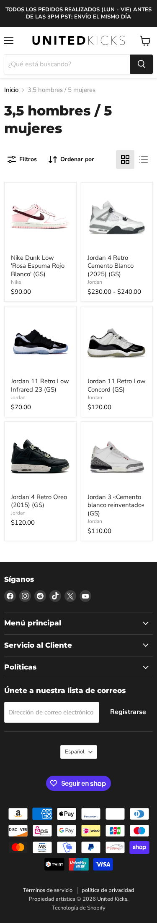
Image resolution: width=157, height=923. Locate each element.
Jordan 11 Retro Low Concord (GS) (117, 385)
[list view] (143, 159)
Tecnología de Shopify (79, 908)
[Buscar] (141, 64)
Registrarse (128, 711)
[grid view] (125, 159)
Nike (16, 282)
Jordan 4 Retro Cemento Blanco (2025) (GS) (111, 266)
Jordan (95, 282)
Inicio (11, 90)
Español (75, 752)
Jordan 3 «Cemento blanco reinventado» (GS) (116, 505)
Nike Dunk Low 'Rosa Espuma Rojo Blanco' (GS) (37, 266)
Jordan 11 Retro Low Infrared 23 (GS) (40, 385)
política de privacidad (108, 890)
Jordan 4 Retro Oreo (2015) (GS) (39, 501)
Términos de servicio (47, 890)
